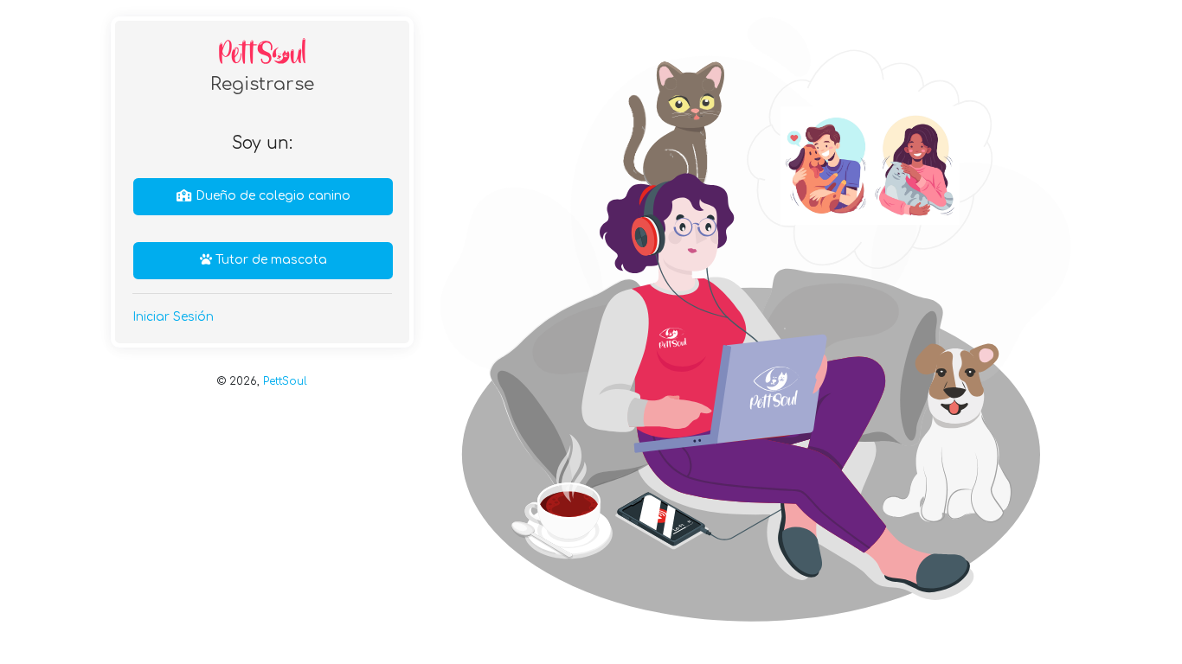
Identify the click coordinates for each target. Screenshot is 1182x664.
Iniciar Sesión (173, 316)
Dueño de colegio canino (271, 195)
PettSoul (285, 381)
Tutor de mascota (269, 259)
